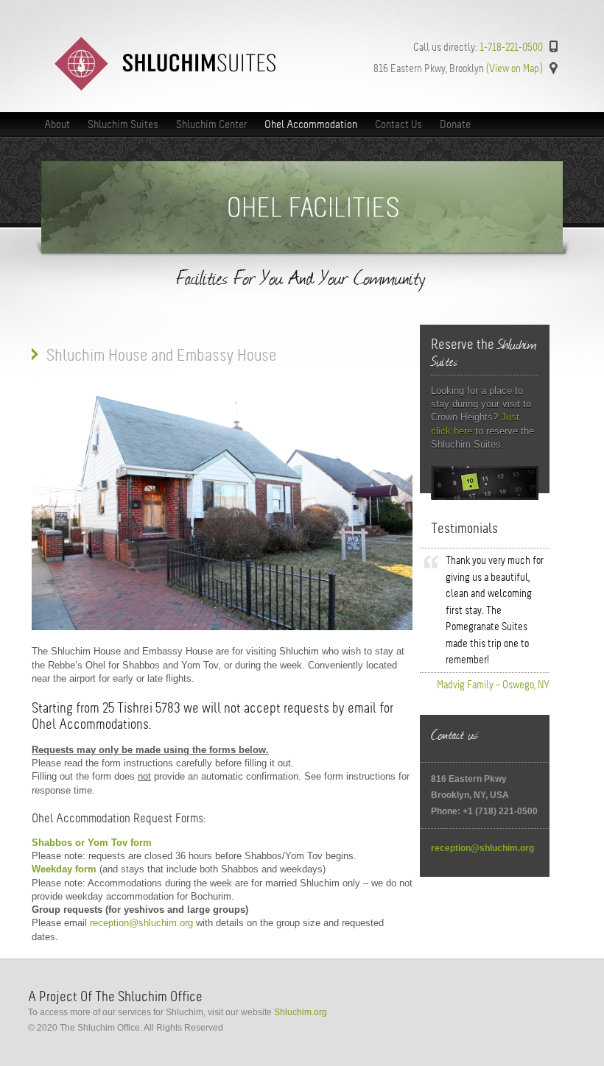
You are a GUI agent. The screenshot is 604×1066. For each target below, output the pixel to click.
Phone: (447, 811)
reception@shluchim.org (141, 922)
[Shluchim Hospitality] (165, 87)
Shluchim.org (300, 1012)
